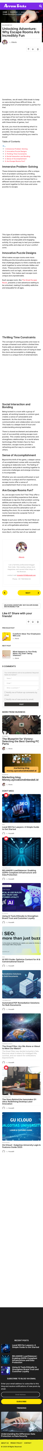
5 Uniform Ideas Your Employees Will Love (27, 635)
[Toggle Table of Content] (4, 146)
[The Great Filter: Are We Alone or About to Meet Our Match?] (21, 1027)
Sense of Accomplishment (17, 159)
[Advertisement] (21, 76)
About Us (5, 1443)
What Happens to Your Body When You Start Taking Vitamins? (25, 653)
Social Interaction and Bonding (18, 156)
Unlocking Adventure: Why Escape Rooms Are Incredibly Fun (21, 606)
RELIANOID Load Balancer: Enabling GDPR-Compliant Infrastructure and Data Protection (19, 872)
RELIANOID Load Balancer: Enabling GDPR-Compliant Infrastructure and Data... (31, 1332)
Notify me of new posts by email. (20, 699)
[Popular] (6, 795)
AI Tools (5, 913)
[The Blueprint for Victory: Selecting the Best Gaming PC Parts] (21, 724)
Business (7, 25)
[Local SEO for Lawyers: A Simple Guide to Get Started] (21, 808)
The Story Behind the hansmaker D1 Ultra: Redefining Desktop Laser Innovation (19, 1101)
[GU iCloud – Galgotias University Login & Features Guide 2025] (21, 1126)
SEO (3, 824)
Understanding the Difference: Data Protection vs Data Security (18, 1435)
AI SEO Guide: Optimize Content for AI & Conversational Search (21, 960)
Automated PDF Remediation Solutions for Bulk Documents (20, 1004)
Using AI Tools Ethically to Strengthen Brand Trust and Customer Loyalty (20, 917)
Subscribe (21, 1401)
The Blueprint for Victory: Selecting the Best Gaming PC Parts (20, 741)
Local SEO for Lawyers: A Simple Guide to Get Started (20, 828)
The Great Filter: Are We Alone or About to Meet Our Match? (21, 1047)
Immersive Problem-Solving (17, 149)
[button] (40, 6)
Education (5, 1142)
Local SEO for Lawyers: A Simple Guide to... (11, 1330)
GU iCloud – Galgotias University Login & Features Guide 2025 (21, 1146)
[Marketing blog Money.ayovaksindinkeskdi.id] (21, 763)
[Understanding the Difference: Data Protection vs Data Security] (21, 1422)
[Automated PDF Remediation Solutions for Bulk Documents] (21, 984)
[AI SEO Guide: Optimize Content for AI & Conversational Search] (21, 940)
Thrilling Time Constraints (17, 154)
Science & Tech (7, 1043)
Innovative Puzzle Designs (17, 151)
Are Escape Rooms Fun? (16, 161)
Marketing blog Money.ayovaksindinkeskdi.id (20, 778)
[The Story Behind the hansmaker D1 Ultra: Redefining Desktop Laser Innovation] (21, 1081)
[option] (11, 1323)
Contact (27, 1443)
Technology (6, 868)
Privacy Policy (16, 1443)
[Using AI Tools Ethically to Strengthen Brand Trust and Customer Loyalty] (21, 897)
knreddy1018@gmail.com (26, 575)
